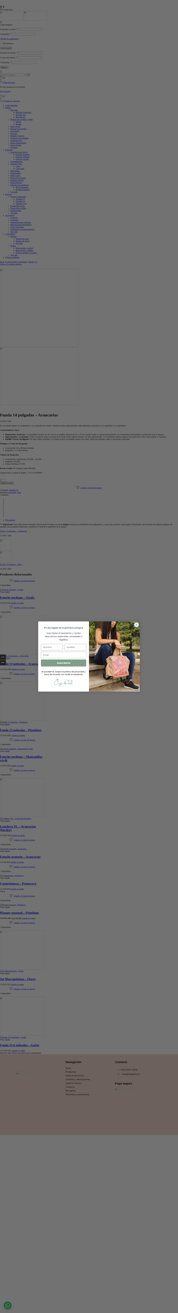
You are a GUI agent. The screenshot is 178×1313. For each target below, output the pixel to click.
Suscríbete (63, 663)
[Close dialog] (136, 624)
